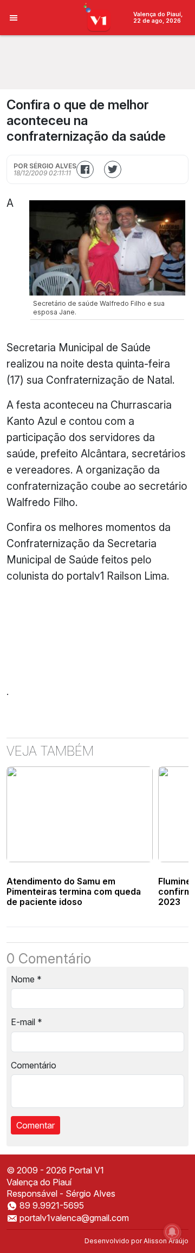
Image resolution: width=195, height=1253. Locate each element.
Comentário (33, 1065)
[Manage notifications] (172, 1232)
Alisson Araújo (166, 1241)
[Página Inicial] (97, 16)
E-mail (26, 1022)
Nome (26, 979)
